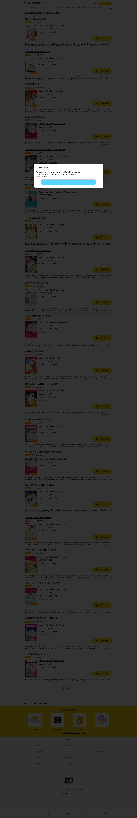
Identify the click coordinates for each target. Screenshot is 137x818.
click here (55, 176)
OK (68, 182)
